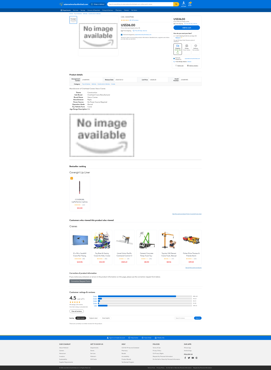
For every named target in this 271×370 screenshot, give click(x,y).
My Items (134, 10)
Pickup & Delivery (107, 10)
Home (71, 14)
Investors (62, 356)
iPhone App (187, 348)
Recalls (124, 353)
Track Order (147, 338)
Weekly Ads (160, 338)
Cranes (113, 84)
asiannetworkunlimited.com (143, 34)
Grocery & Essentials (94, 10)
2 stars (95, 303)
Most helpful (106, 318)
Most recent (80, 318)
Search (198, 318)
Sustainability (63, 359)
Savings (83, 10)
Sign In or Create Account (117, 338)
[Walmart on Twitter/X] (189, 358)
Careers (126, 10)
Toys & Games (78, 14)
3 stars (95, 301)
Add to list (180, 65)
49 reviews (135, 20)
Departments (67, 10)
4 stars (95, 298)
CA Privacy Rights (158, 353)
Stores (92, 350)
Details (189, 61)
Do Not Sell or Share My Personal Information (166, 359)
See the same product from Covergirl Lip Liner (187, 214)
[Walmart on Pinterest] (196, 358)
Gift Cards (93, 359)
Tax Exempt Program (128, 362)
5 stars (95, 296)
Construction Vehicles (94, 14)
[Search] (176, 4)
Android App (187, 350)
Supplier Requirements (66, 362)
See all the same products (193, 268)
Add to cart (187, 27)
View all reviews (76, 311)
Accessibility (125, 356)
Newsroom (62, 353)
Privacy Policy (157, 350)
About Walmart (63, 348)
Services (75, 10)
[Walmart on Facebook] (185, 358)
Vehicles (85, 14)
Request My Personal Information (163, 356)
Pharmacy (119, 10)
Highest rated (93, 318)
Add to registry (193, 65)
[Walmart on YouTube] (193, 358)
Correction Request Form (80, 281)
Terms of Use (156, 348)
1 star (95, 305)
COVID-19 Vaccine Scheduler (130, 348)
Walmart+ (93, 356)
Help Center (134, 338)
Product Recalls (126, 359)
